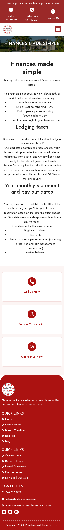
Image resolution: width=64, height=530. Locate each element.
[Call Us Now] (32, 10)
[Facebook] (4, 512)
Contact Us (53, 18)
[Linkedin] (16, 512)
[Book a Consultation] (11, 10)
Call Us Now (32, 17)
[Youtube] (10, 512)
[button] (58, 29)
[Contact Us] (53, 11)
